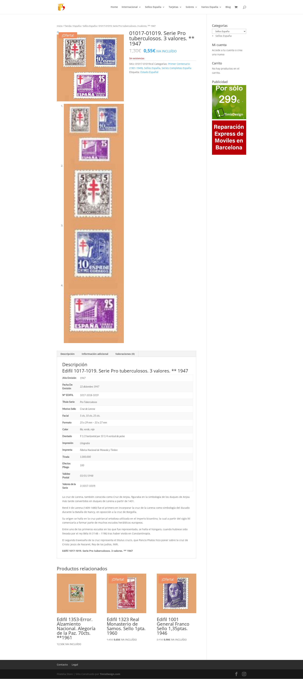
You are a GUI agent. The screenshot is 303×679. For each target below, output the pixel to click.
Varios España (209, 7)
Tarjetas (173, 7)
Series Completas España (176, 68)
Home (114, 7)
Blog (228, 7)
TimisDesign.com (110, 674)
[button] (58, 32)
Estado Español (149, 72)
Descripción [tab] (67, 354)
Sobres (190, 7)
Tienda (67, 25)
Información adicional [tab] (95, 354)
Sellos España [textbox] (222, 35)
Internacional (130, 7)
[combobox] (222, 35)
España (77, 25)
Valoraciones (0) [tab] (125, 354)
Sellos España (153, 7)
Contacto (62, 664)
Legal (75, 664)
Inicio (59, 25)
